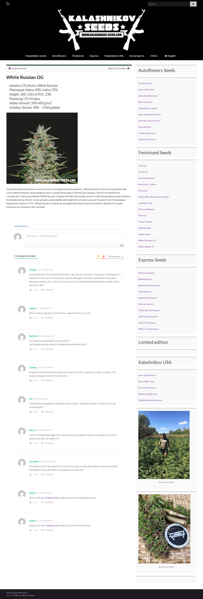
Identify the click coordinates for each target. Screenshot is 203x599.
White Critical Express (148, 329)
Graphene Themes (26, 595)
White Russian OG (147, 240)
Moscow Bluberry (146, 209)
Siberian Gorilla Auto (147, 394)
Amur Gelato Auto (146, 375)
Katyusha (142, 190)
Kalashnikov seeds (36, 55)
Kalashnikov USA (114, 55)
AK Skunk (142, 172)
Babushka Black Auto (148, 95)
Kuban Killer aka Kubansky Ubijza (153, 197)
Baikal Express (145, 279)
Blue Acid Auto (145, 102)
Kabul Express (145, 291)
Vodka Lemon (144, 234)
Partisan (142, 215)
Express (94, 55)
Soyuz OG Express (147, 322)
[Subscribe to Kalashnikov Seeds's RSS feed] (8, 3)
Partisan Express (146, 304)
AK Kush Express (146, 273)
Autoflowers (59, 55)
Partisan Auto (144, 127)
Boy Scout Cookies (117, 68)
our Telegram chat (50, 497)
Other (154, 55)
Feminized (78, 55)
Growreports (136, 55)
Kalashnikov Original (147, 108)
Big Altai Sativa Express (149, 285)
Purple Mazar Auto (147, 133)
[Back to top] (196, 592)
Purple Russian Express (149, 310)
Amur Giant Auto (146, 89)
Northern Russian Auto (149, 120)
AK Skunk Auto (145, 83)
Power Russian (145, 221)
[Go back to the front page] (101, 29)
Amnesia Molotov (146, 178)
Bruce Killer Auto (146, 381)
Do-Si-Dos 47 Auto (147, 387)
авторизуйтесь (21, 226)
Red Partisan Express (148, 316)
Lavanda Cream (19, 68)
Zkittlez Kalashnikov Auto (150, 400)
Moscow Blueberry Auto (149, 114)
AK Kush (142, 165)
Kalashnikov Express (147, 298)
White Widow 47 (146, 246)
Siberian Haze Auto (147, 139)
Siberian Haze (144, 228)
